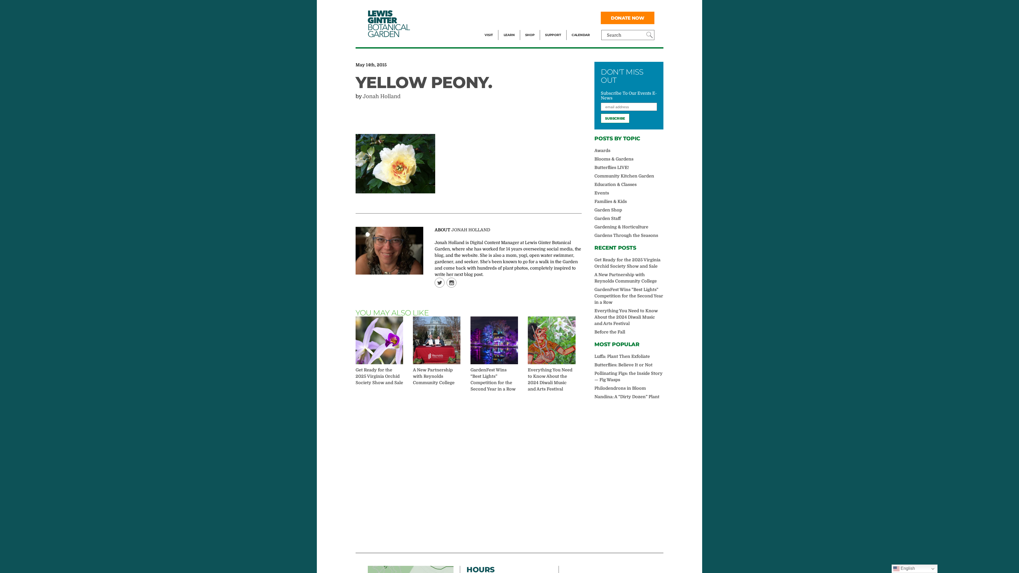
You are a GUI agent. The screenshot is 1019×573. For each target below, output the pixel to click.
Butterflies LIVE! (611, 167)
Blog (507, 28)
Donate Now (627, 18)
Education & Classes (615, 184)
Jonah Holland (381, 96)
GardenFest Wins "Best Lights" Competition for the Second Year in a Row (628, 296)
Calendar (581, 35)
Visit (489, 35)
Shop (530, 35)
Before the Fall (609, 332)
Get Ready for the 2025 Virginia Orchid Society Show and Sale (379, 376)
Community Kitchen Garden (624, 176)
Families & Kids (610, 201)
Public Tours (516, 7)
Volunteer (554, 28)
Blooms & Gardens (613, 159)
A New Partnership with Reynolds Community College (434, 376)
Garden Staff (607, 218)
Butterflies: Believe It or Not (623, 365)
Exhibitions (496, 28)
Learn (509, 35)
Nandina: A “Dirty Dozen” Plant (626, 396)
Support (553, 35)
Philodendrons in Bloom (620, 388)
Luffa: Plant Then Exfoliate (622, 356)
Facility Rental (499, 7)
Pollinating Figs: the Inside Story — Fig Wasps (628, 376)
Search (614, 35)
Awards (602, 150)
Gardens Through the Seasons (626, 235)
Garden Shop (608, 210)
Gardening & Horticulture (621, 227)
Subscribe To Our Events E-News (629, 96)
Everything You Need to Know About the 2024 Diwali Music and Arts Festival (550, 380)
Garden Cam (516, 17)
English (907, 568)
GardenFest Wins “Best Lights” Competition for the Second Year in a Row (493, 380)
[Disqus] (469, 472)
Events (491, 17)
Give (549, 17)
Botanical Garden (388, 23)
